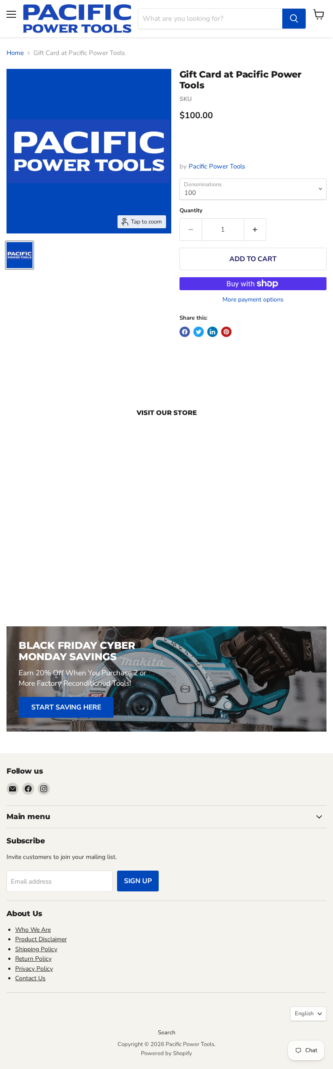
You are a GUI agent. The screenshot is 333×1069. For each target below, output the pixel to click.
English (304, 1013)
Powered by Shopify (166, 1053)
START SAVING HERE (66, 707)
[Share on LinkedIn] (212, 332)
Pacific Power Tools (217, 166)
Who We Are (33, 930)
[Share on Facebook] (185, 332)
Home (15, 53)
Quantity (191, 210)
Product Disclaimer (41, 939)
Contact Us (30, 978)
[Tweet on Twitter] (198, 332)
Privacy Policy (34, 969)
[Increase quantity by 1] (255, 229)
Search (166, 1033)
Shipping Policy (36, 949)
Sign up (138, 881)
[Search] (294, 19)
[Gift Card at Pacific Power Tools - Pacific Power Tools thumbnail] (19, 255)
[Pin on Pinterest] (226, 332)
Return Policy (33, 959)
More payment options (253, 299)
